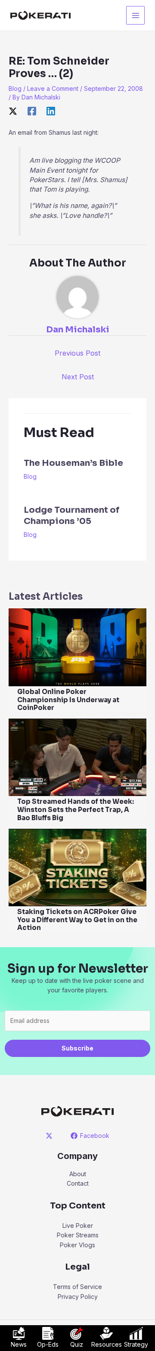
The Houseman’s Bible (73, 463)
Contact (78, 1183)
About (77, 1173)
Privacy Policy (78, 1296)
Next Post (78, 376)
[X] (13, 111)
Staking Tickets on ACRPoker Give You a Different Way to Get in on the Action (77, 920)
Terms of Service (77, 1286)
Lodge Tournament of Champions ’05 (71, 516)
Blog (15, 88)
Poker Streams (78, 1235)
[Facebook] (32, 111)
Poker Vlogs (77, 1245)
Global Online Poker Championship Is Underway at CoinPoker (68, 700)
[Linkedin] (50, 111)
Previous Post (77, 353)
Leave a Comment (52, 88)
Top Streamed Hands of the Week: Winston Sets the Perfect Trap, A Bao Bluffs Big (75, 809)
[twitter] (50, 1135)
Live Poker (77, 1225)
